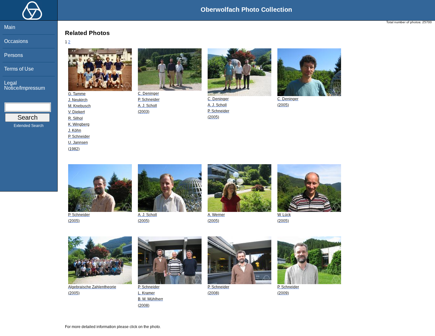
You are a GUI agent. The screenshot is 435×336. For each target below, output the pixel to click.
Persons (13, 55)
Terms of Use (19, 69)
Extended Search (29, 126)
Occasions (16, 41)
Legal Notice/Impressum (24, 85)
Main (9, 27)
